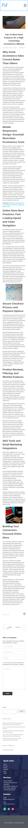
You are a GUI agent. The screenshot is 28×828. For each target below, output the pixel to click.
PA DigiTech (11, 585)
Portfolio (5, 769)
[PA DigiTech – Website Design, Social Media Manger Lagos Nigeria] (4, 5)
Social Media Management (10, 786)
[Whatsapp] (4, 809)
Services (5, 766)
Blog (4, 771)
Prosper (6, 47)
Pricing (5, 768)
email (10, 474)
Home (5, 764)
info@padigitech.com (9, 799)
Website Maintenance (9, 790)
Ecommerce (22, 47)
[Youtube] (12, 809)
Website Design (7, 781)
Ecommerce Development (10, 782)
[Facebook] (8, 809)
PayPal (9, 339)
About (5, 773)
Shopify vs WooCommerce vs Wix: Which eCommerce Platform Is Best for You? (13, 204)
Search (4, 707)
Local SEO (6, 784)
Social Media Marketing (9, 788)
